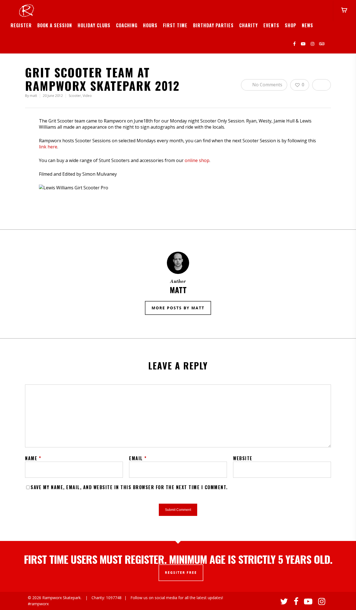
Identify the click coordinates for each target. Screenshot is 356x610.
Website (243, 458)
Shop (290, 25)
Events (271, 25)
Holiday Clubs (94, 25)
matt (33, 95)
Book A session (54, 25)
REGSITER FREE (181, 572)
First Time (175, 25)
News (307, 25)
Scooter (75, 95)
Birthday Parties (213, 25)
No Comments (266, 85)
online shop (197, 160)
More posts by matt (178, 307)
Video (87, 95)
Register (21, 25)
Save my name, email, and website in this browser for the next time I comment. (129, 487)
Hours (150, 25)
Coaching (126, 25)
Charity (248, 25)
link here (48, 147)
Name (33, 458)
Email (138, 458)
